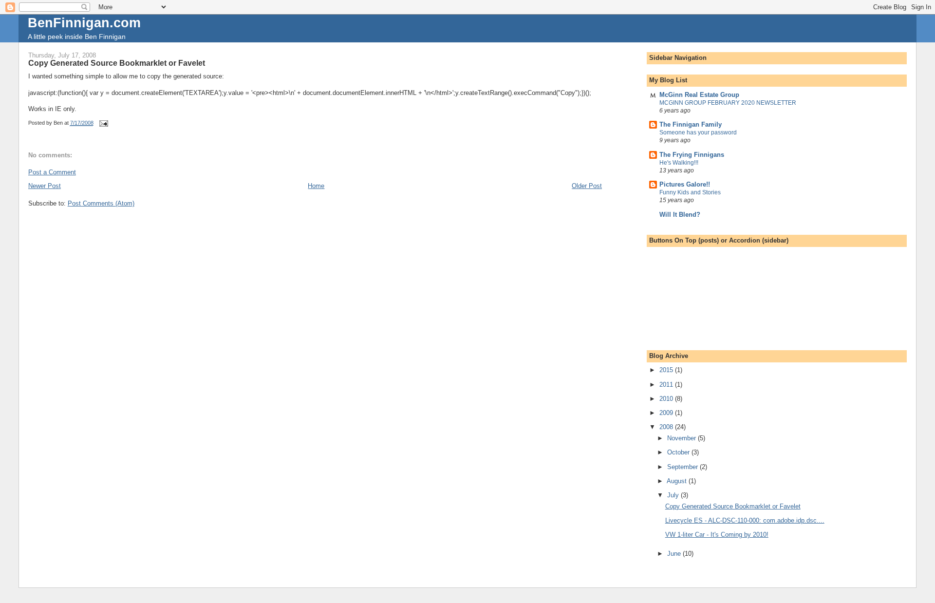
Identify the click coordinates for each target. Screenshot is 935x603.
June (675, 553)
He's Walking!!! (678, 162)
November (682, 438)
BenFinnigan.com (84, 22)
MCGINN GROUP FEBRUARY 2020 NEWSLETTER (727, 102)
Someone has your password (698, 132)
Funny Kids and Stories (690, 192)
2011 (667, 384)
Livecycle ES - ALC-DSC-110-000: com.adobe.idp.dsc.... (744, 520)
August (678, 481)
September (683, 467)
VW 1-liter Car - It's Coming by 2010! (716, 534)
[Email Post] (103, 123)
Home (316, 185)
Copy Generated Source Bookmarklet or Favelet (733, 506)
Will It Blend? (679, 214)
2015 (667, 370)
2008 (667, 427)
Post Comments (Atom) (101, 203)
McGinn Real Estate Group (699, 94)
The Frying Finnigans (691, 154)
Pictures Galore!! (684, 184)
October (679, 452)
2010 (667, 398)
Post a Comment (52, 172)
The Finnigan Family (690, 124)
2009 (667, 412)
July (674, 495)
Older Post (587, 185)
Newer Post (44, 185)
